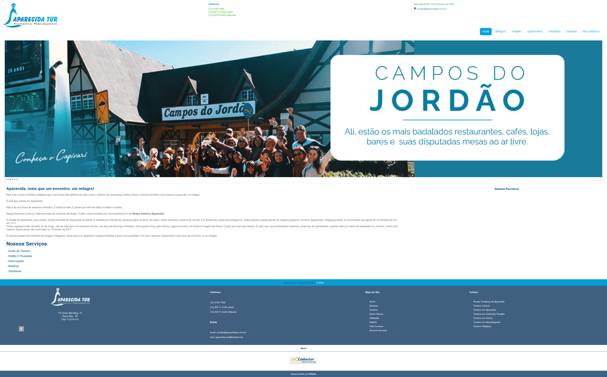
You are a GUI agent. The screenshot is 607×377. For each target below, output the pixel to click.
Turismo (516, 31)
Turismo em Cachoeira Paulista (489, 313)
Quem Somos (535, 31)
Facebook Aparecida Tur (21, 328)
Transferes (14, 271)
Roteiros (13, 266)
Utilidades (554, 31)
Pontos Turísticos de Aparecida (488, 301)
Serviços (500, 31)
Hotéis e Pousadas (20, 256)
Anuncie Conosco (378, 330)
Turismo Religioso (482, 326)
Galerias (571, 31)
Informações (16, 261)
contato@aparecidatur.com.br (431, 8)
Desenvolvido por (303, 373)
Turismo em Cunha (482, 318)
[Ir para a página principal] (70, 295)
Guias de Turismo (19, 251)
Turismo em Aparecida (484, 309)
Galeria (373, 322)
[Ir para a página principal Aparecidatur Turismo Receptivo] (30, 14)
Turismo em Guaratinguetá (486, 322)
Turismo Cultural (481, 305)
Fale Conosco (590, 31)
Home (485, 31)
